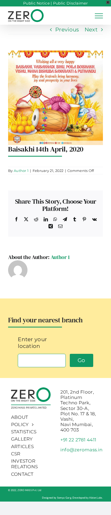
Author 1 (21, 170)
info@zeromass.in (81, 449)
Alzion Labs (95, 497)
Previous (67, 29)
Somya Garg (64, 497)
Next (91, 29)
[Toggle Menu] (99, 15)
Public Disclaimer (70, 3)
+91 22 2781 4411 (78, 439)
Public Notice (36, 3)
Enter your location (32, 342)
